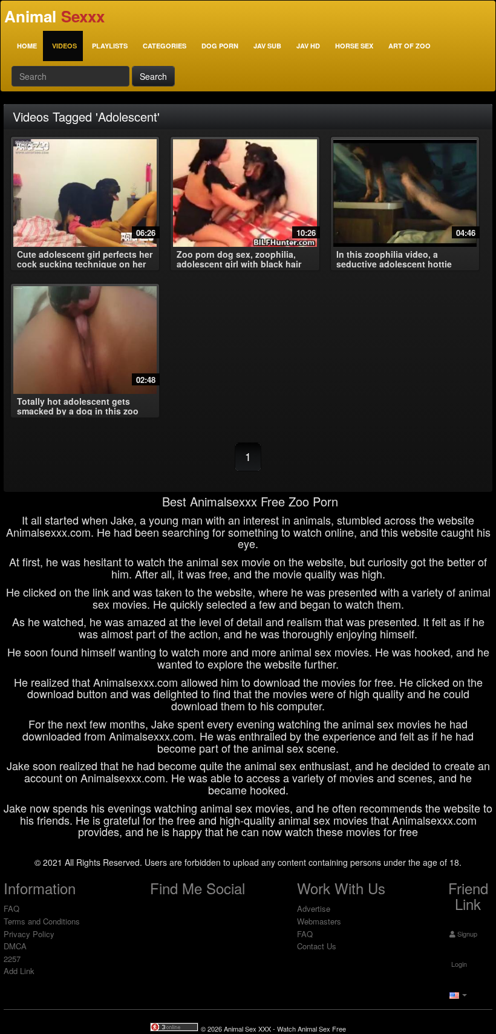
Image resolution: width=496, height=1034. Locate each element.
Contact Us (316, 946)
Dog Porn (219, 45)
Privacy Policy (29, 934)
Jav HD (308, 45)
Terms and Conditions (42, 921)
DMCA (15, 946)
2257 (12, 958)
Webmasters (319, 921)
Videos (64, 45)
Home (27, 45)
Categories (164, 45)
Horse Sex (354, 45)
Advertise (313, 908)
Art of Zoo (409, 45)
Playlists (110, 45)
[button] (456, 994)
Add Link (19, 971)
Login (458, 964)
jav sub (267, 45)
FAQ (11, 908)
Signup (466, 933)
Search (153, 76)
